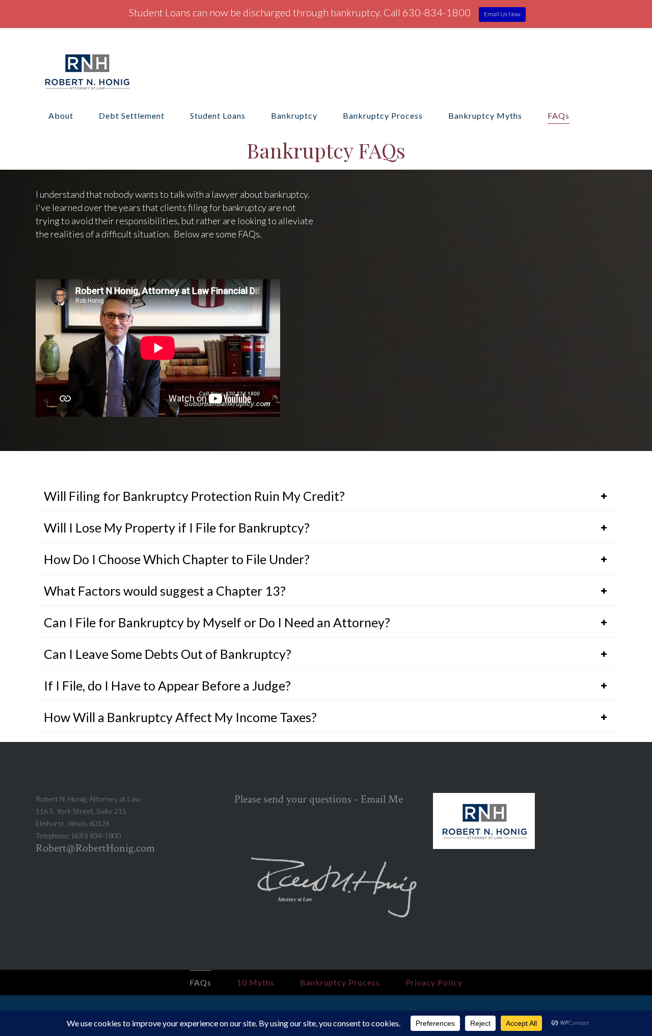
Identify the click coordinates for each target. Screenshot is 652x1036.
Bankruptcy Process (383, 115)
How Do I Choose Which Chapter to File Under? (177, 559)
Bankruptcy (294, 115)
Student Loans (218, 115)
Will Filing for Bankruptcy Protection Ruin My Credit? (194, 495)
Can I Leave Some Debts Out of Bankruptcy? (167, 653)
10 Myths (256, 982)
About (60, 115)
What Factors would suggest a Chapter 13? (165, 590)
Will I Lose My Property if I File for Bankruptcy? (177, 527)
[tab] (326, 496)
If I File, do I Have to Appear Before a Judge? (167, 685)
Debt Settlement (132, 115)
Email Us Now (502, 14)
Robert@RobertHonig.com (95, 848)
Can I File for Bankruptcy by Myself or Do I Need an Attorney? (217, 622)
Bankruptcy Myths (485, 115)
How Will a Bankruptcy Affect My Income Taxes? (180, 717)
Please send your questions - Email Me (318, 799)
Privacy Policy (434, 982)
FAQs (558, 115)
